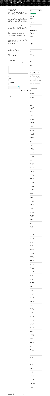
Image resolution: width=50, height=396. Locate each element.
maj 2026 (31, 111)
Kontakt (31, 100)
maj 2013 (31, 324)
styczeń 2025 (31, 133)
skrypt (16, 55)
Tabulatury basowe (32, 93)
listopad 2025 (31, 119)
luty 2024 (31, 148)
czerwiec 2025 (31, 126)
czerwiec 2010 (31, 372)
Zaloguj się (31, 61)
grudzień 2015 (31, 282)
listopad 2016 (31, 267)
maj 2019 (31, 226)
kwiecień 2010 (31, 375)
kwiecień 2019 (31, 227)
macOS (30, 48)
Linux (30, 47)
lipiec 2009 (31, 387)
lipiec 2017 (31, 256)
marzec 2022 (31, 179)
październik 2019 (32, 219)
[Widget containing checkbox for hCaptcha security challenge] (14, 87)
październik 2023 (32, 153)
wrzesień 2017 (31, 253)
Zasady (30, 101)
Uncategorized (31, 55)
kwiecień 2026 (31, 112)
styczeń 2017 (31, 264)
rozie (15, 9)
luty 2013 (31, 328)
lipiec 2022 (31, 174)
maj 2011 (31, 357)
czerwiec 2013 (31, 323)
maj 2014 (31, 308)
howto (32, 72)
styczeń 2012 (31, 346)
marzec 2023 (31, 163)
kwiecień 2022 (31, 178)
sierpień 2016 (31, 271)
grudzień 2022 (31, 167)
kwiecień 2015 (31, 293)
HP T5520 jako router (11, 48)
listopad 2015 (31, 283)
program (38, 76)
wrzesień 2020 (31, 204)
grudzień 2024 (31, 134)
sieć (35, 80)
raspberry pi (37, 77)
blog (39, 69)
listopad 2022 (31, 168)
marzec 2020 (31, 212)
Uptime (30, 19)
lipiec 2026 (31, 108)
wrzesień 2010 (31, 368)
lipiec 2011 (31, 354)
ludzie (35, 73)
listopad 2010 (31, 365)
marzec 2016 (31, 278)
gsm (30, 72)
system (33, 81)
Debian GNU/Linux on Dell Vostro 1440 (34, 88)
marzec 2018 (31, 245)
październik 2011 (32, 350)
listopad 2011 (31, 349)
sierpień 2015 (31, 287)
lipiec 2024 (31, 141)
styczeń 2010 (31, 379)
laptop (31, 73)
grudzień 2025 (31, 118)
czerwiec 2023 (31, 159)
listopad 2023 (31, 152)
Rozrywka (31, 51)
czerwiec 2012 (31, 339)
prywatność (31, 77)
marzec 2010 (31, 376)
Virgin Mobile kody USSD (32, 94)
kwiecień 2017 (31, 260)
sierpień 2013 (31, 320)
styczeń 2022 (31, 182)
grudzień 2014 (31, 298)
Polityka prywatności (24, 394)
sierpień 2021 (31, 189)
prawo (36, 76)
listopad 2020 (31, 201)
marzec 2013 (31, 327)
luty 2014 (31, 312)
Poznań (31, 76)
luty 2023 (31, 164)
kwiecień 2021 (31, 194)
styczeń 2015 (31, 297)
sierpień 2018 (31, 238)
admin (31, 69)
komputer (38, 72)
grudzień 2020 (31, 200)
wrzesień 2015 (31, 286)
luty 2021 (31, 197)
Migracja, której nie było (32, 22)
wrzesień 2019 (31, 220)
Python (13, 55)
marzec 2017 (31, 261)
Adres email (10, 78)
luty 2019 (31, 230)
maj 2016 (31, 275)
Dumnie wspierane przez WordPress (32, 394)
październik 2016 (32, 268)
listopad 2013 (31, 316)
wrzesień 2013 (31, 319)
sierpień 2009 (31, 386)
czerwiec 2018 (31, 241)
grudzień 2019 (31, 216)
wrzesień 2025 (31, 122)
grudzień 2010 (31, 364)
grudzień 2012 (31, 331)
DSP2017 (10, 54)
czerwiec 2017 (31, 257)
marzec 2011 (31, 360)
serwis (33, 80)
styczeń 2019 (31, 231)
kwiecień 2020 (31, 211)
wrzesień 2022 (31, 171)
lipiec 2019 (31, 223)
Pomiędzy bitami (15, 2)
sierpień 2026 (31, 107)
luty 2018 (31, 246)
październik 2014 (32, 301)
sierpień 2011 (31, 353)
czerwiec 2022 (31, 175)
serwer (31, 80)
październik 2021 (32, 186)
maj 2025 (31, 127)
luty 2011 (31, 361)
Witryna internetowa (11, 82)
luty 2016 (31, 279)
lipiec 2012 (31, 338)
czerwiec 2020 (31, 208)
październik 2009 (32, 383)
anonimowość (36, 69)
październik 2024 (32, 137)
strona (31, 81)
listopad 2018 (31, 234)
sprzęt (40, 80)
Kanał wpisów (31, 62)
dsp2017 (10, 55)
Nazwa (9, 74)
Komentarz (10, 64)
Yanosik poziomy (32, 97)
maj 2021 (31, 193)
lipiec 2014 (31, 305)
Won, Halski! (31, 18)
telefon (36, 81)
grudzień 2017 (31, 249)
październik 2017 (32, 252)
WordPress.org (31, 65)
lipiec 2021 (31, 190)
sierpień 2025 (31, 123)
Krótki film (31, 26)
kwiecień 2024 (31, 145)
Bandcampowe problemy (33, 23)
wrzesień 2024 (31, 138)
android (33, 69)
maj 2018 (31, 242)
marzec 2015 (31, 294)
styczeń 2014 (31, 313)
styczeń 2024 (31, 149)
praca (33, 76)
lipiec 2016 (31, 272)
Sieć (30, 54)
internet (35, 72)
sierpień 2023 (31, 156)
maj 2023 (31, 160)
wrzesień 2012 (31, 335)
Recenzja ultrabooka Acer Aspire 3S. (13, 50)
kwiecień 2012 (31, 342)
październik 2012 (32, 334)
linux (33, 73)
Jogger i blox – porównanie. (12, 49)
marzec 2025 (31, 130)
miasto (37, 73)
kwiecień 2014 (31, 309)
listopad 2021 (31, 185)
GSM (30, 44)
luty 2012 (31, 345)
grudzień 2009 (31, 380)
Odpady (32, 36)
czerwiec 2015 (31, 290)
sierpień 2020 (31, 205)
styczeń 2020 (31, 215)
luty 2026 (31, 115)
